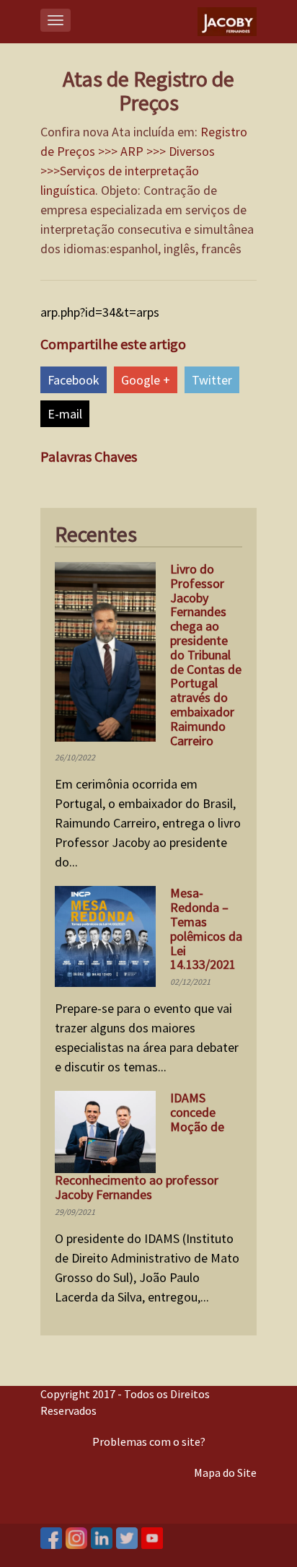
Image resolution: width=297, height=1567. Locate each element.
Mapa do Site (225, 1472)
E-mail (65, 413)
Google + (145, 380)
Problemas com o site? (148, 1441)
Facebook (73, 380)
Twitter (212, 380)
